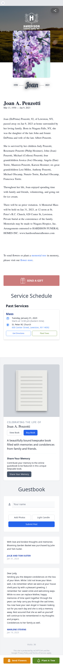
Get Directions (18, 333)
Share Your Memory (19, 474)
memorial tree (39, 255)
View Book (14, 432)
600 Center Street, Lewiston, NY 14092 (30, 327)
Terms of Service (39, 653)
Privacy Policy (23, 653)
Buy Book (30, 432)
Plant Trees (44, 333)
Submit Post (31, 524)
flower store (26, 260)
